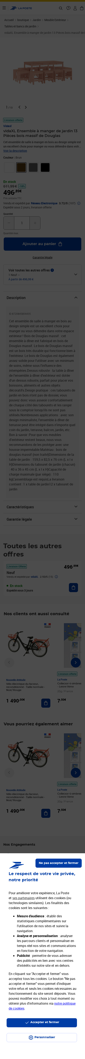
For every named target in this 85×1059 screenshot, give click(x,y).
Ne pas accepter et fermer (58, 863)
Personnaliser (44, 1037)
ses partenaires (23, 898)
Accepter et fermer (44, 1022)
